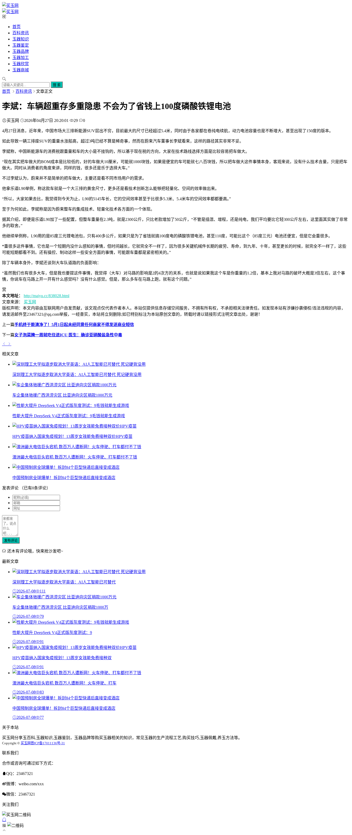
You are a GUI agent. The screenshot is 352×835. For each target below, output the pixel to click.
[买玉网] (10, 5)
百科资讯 (20, 33)
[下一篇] (9, 344)
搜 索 (57, 85)
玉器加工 (20, 57)
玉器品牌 (20, 51)
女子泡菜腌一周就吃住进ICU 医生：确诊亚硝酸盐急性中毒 (68, 335)
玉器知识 (20, 39)
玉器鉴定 (20, 45)
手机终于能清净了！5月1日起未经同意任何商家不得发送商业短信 (74, 324)
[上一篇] (4, 344)
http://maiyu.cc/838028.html (46, 296)
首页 (16, 26)
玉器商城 (20, 70)
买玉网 (30, 302)
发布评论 (11, 540)
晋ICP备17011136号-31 (48, 743)
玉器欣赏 (20, 64)
